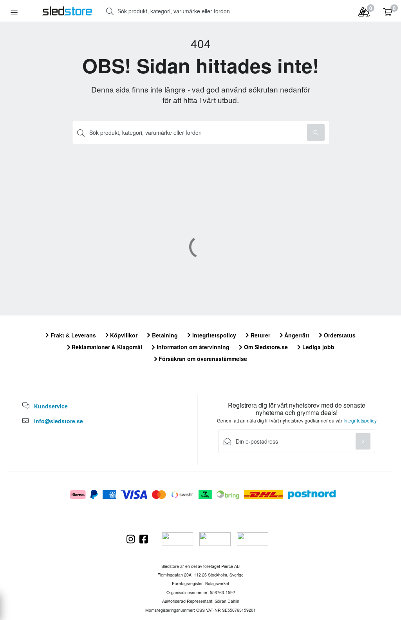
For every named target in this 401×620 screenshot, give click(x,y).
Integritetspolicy (213, 335)
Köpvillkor (122, 335)
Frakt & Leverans (72, 335)
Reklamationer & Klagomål (106, 347)
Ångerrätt (296, 335)
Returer (259, 335)
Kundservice (51, 406)
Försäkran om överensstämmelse (202, 359)
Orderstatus (339, 335)
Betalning (164, 335)
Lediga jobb (317, 347)
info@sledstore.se (58, 421)
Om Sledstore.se (265, 347)
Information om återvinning (192, 347)
